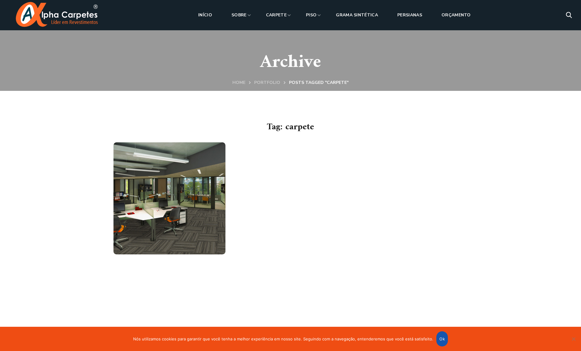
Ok (442, 338)
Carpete (144, 235)
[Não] (573, 339)
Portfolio (267, 82)
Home (238, 82)
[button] (569, 15)
